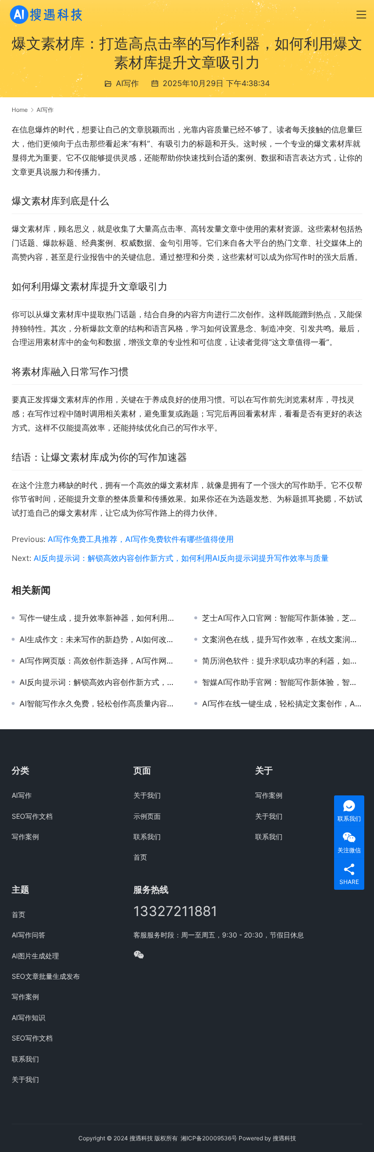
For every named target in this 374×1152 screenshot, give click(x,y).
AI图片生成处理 (35, 956)
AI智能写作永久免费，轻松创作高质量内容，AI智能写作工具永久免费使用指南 (99, 703)
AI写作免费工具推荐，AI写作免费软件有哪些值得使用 (141, 539)
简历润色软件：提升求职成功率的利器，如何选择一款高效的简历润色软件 (282, 660)
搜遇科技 (284, 1138)
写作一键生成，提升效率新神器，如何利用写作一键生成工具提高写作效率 (99, 617)
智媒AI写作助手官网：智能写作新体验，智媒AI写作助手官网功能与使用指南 (282, 682)
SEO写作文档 (32, 816)
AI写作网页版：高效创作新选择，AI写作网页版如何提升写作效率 (99, 660)
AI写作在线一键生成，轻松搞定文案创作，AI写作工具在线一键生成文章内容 (282, 703)
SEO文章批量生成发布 (46, 976)
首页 (140, 857)
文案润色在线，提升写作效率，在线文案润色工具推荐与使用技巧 (282, 639)
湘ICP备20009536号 (209, 1138)
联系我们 (147, 836)
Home (20, 109)
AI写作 (127, 83)
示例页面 (147, 816)
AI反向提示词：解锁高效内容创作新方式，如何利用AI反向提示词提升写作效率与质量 (181, 558)
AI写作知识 (28, 1017)
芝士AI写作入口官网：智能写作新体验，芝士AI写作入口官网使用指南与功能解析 (282, 617)
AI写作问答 (28, 935)
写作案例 (25, 836)
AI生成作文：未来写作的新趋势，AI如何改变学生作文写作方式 (99, 639)
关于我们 (147, 795)
